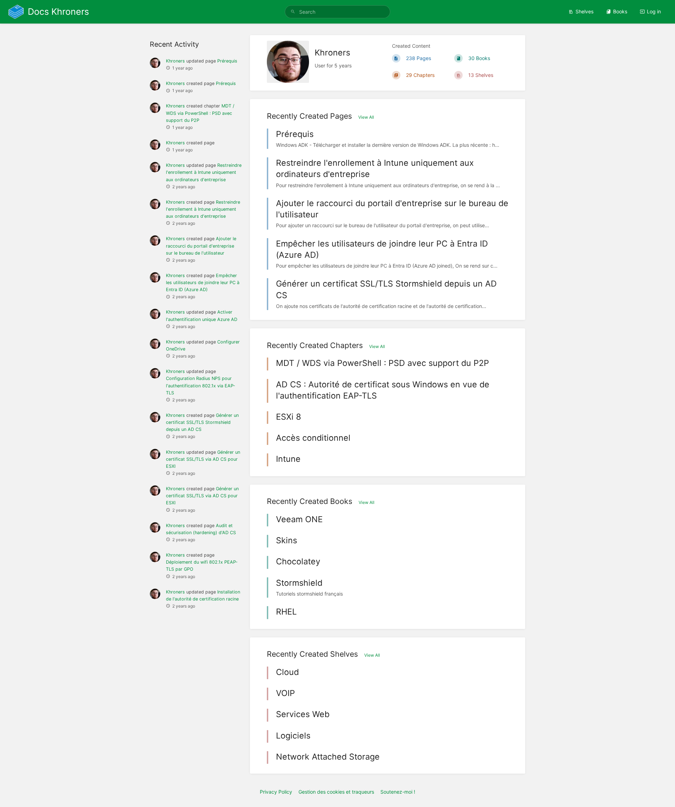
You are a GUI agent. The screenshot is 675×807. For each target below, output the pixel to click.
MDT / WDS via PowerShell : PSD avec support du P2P (200, 113)
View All (366, 117)
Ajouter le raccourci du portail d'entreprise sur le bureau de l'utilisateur (201, 245)
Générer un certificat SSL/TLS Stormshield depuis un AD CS (202, 422)
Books (620, 11)
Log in (654, 11)
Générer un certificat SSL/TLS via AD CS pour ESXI (203, 459)
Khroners (175, 61)
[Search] (292, 12)
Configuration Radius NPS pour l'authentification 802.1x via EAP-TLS (200, 385)
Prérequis (227, 61)
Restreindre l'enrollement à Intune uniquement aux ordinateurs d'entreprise (204, 172)
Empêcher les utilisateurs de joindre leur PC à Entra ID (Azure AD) (202, 282)
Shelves (584, 11)
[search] (337, 11)
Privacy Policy (276, 792)
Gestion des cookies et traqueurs (336, 792)
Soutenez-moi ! (397, 792)
